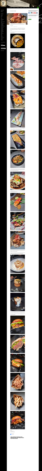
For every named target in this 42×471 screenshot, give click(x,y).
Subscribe (30, 19)
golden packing (12, 437)
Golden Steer (2, 30)
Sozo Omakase (2, 25)
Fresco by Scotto (2, 27)
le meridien (20, 437)
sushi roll (14, 438)
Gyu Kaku (1, 36)
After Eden (2, 15)
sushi (11, 438)
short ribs (23, 437)
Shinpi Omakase (2, 31)
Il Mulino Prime (2, 38)
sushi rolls (16, 438)
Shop (7, 7)
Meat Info (21, 7)
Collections (14, 7)
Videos (31, 7)
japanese (15, 437)
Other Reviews (18, 7)
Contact (36, 7)
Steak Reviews (10, 7)
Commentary (24, 7)
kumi (17, 437)
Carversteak (2, 28)
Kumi (11, 25)
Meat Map (33, 7)
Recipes (26, 7)
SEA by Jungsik (2, 33)
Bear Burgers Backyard (3, 21)
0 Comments (16, 26)
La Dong (1, 16)
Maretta (1, 22)
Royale (1, 18)
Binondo (1, 39)
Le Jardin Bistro (2, 24)
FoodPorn (29, 7)
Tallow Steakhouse (2, 19)
